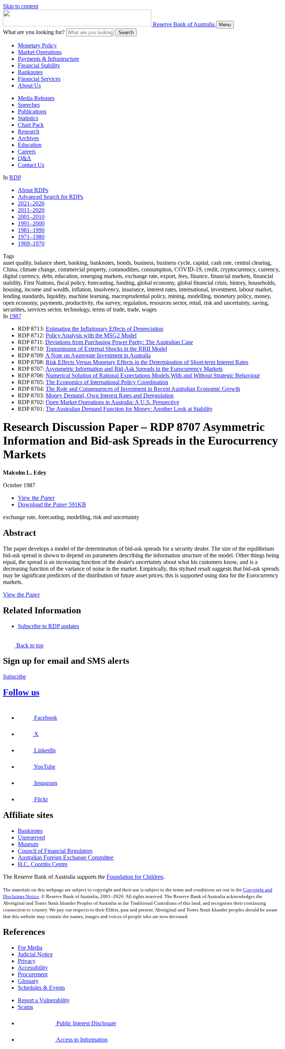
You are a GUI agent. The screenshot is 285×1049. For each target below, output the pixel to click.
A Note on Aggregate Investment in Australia (98, 355)
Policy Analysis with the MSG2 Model (91, 335)
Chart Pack (31, 125)
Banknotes (30, 72)
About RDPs (33, 190)
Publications (32, 111)
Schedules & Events (41, 987)
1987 (15, 316)
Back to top (29, 645)
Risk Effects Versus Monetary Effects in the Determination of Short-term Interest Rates (147, 362)
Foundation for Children (135, 877)
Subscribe (14, 676)
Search (126, 32)
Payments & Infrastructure (48, 59)
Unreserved (31, 837)
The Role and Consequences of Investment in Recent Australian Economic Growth (143, 389)
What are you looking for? (34, 32)
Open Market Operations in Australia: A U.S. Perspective (112, 402)
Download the (52, 504)
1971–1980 (31, 237)
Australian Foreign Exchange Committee (66, 857)
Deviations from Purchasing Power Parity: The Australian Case (119, 342)
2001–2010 (31, 217)
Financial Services (39, 79)
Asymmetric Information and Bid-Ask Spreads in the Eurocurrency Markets (134, 369)
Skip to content (20, 6)
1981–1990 (31, 230)
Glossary (28, 981)
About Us (29, 85)
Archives (28, 138)
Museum (28, 844)
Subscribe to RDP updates (48, 626)
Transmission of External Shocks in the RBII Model (106, 349)
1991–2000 (31, 223)
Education (30, 145)
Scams (25, 1007)
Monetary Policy (37, 45)
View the (36, 498)
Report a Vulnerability (44, 1000)
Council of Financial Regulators (55, 851)
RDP (15, 177)
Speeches (29, 105)
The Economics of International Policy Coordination (107, 382)
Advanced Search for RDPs (50, 197)
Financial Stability (39, 65)
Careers (27, 151)
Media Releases (36, 98)
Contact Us (31, 165)
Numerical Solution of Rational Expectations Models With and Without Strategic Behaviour (153, 375)
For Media (30, 947)
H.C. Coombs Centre (43, 864)
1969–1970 (31, 243)
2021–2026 (31, 203)
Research (28, 131)
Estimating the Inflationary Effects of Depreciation (104, 329)
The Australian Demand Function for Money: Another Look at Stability (129, 409)
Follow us (21, 692)
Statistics (28, 118)
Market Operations (40, 52)
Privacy (27, 961)
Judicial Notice (35, 954)
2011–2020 (31, 210)
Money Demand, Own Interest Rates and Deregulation (110, 395)
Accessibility (33, 967)
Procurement (33, 974)
